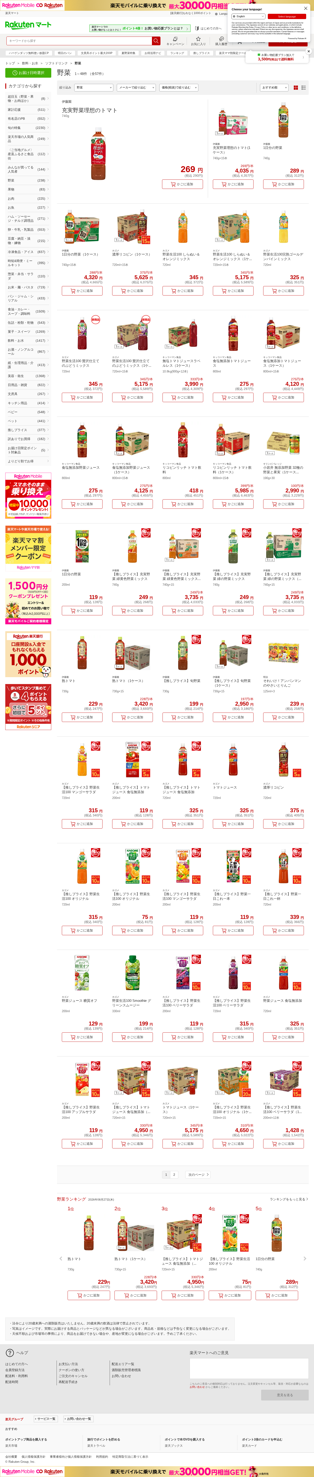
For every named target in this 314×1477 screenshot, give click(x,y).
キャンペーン (175, 43)
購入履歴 (221, 43)
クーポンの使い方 (71, 1370)
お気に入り (198, 43)
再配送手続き (68, 1382)
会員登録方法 (15, 1370)
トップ (10, 63)
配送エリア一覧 (123, 1364)
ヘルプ (22, 1353)
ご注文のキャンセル (73, 1376)
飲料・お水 (30, 63)
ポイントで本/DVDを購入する (185, 1439)
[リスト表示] (303, 88)
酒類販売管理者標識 (126, 1370)
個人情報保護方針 (34, 1456)
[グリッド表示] (296, 88)
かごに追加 (185, 184)
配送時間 (11, 1382)
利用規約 (102, 1456)
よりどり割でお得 (21, 461)
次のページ (196, 1174)
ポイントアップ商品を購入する (26, 1439)
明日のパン (65, 53)
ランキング (177, 53)
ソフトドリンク (56, 63)
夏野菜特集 (128, 53)
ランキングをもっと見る (287, 1199)
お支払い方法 (68, 1364)
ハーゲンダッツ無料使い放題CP (29, 53)
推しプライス (201, 53)
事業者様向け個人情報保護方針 (71, 1456)
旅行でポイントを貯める (103, 1439)
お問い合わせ (121, 1376)
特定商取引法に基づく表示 (130, 1456)
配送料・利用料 (16, 1376)
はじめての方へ (211, 28)
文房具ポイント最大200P (96, 53)
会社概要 (11, 1456)
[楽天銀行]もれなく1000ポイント (190, 13)
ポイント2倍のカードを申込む (262, 1439)
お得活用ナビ (153, 53)
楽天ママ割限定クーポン (234, 53)
